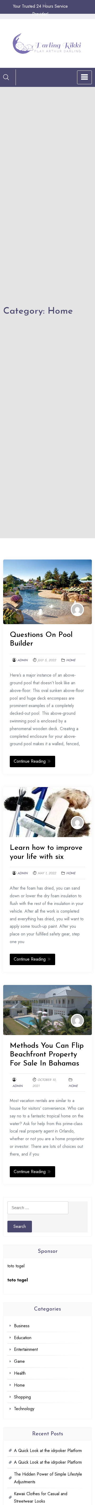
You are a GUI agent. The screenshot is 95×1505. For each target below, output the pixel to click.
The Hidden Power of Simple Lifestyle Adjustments (48, 1478)
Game (19, 1361)
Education (22, 1338)
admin (22, 660)
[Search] (6, 77)
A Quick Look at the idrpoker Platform (48, 1451)
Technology (24, 1409)
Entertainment (26, 1349)
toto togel (16, 1266)
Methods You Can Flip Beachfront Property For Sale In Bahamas (47, 1054)
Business (22, 1326)
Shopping (22, 1397)
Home (70, 660)
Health (20, 1373)
